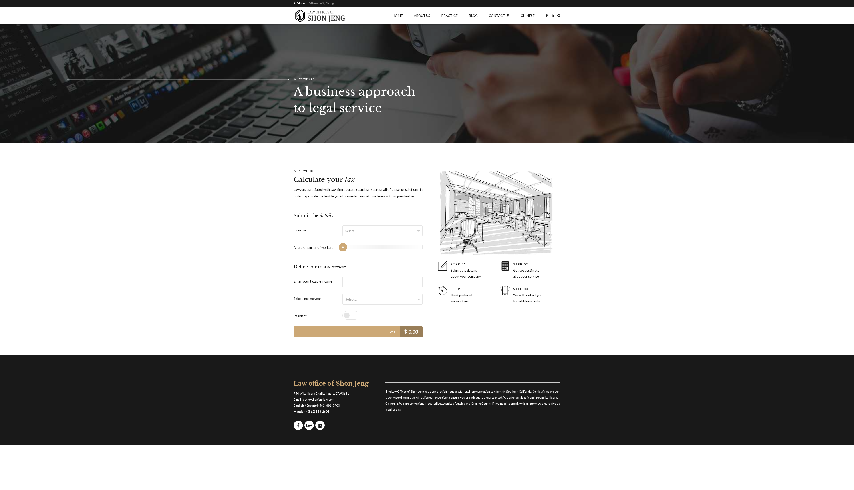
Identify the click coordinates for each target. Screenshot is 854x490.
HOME (398, 16)
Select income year (307, 299)
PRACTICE (449, 16)
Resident (300, 316)
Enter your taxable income (313, 281)
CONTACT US (499, 16)
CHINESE (528, 16)
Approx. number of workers (313, 247)
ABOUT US (422, 16)
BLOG (473, 16)
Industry (300, 230)
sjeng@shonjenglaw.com (318, 399)
